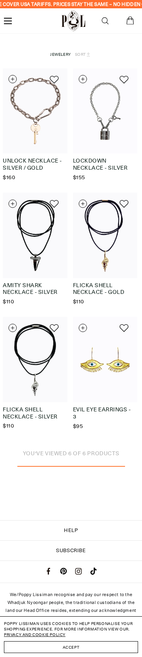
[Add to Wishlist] (53, 79)
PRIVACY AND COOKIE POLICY (34, 634)
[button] (105, 21)
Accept (71, 647)
